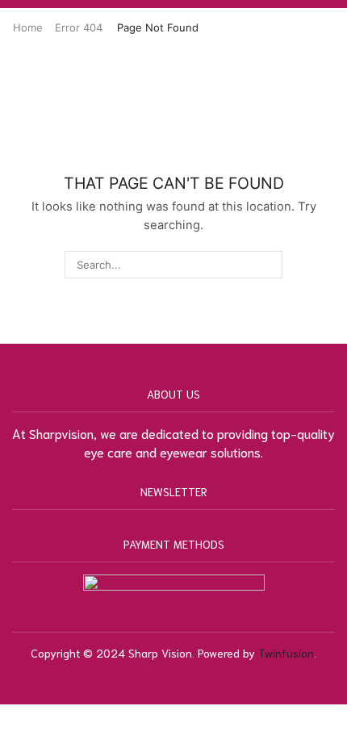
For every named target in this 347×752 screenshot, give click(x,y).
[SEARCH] (268, 264)
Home (28, 27)
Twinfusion (286, 652)
